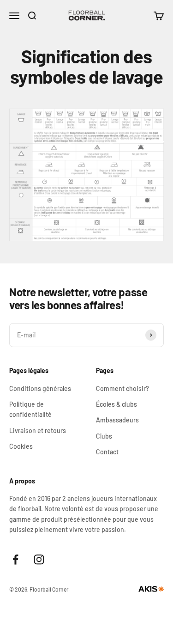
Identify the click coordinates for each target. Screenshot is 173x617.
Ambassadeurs (117, 420)
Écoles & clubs (116, 404)
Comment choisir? (122, 388)
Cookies (21, 446)
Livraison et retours (37, 430)
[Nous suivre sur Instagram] (39, 559)
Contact (107, 452)
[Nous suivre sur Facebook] (15, 559)
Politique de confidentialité (30, 409)
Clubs (104, 436)
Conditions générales (40, 388)
